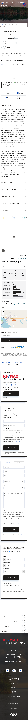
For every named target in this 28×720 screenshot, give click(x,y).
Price (4, 556)
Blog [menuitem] (14, 692)
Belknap (16, 362)
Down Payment (6, 562)
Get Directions (14, 340)
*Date (4, 479)
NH (12, 362)
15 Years (19, 551)
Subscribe (11, 447)
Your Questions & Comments (10, 491)
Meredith (22, 362)
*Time (4, 485)
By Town (4, 616)
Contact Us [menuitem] (14, 696)
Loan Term (5, 551)
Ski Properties (6, 631)
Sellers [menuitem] (14, 688)
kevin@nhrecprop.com (20, 2)
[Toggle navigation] (25, 4)
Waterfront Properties (10, 621)
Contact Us (11, 394)
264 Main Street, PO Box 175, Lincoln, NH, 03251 (14, 656)
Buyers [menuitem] (14, 683)
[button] (2, 25)
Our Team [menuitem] (14, 679)
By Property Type (7, 626)
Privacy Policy (17, 441)
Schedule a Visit (19, 462)
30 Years (13, 551)
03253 (4, 364)
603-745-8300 (9, 2)
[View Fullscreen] (3, 317)
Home (2, 362)
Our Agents (5, 397)
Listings (8, 362)
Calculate (11, 577)
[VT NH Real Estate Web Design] (14, 715)
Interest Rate (6, 568)
